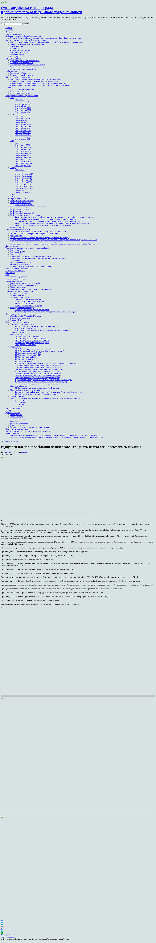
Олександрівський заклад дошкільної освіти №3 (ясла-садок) (38, 365)
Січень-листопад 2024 (23, 164)
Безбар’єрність (11, 71)
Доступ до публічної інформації (17, 77)
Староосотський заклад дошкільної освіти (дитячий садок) (37, 384)
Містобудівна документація (20, 297)
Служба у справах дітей (19, 396)
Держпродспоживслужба (20, 264)
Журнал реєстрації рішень (20, 50)
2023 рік (13, 168)
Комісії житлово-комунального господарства (27, 207)
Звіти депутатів (16, 57)
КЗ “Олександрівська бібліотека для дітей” (31, 339)
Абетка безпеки (16, 415)
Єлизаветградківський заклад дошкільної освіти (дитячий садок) (40, 369)
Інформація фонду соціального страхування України (30, 266)
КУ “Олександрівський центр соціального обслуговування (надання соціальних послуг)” (49, 392)
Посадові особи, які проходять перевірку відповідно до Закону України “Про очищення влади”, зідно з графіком (54, 435)
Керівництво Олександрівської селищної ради (23, 36)
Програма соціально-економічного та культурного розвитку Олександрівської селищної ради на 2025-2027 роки (53, 240)
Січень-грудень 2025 (23, 139)
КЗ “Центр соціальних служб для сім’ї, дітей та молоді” (36, 394)
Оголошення (10, 273)
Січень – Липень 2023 (23, 182)
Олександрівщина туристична (17, 269)
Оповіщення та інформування (21, 419)
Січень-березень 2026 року (25, 104)
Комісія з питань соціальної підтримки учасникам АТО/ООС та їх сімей (43, 225)
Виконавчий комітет (13, 59)
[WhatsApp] (78, 933)
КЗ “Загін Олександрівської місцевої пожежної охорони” (37, 326)
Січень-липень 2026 (22, 112)
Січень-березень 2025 (23, 120)
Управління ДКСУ (17, 252)
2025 (12, 114)
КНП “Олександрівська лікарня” (27, 328)
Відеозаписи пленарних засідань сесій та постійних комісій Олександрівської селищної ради (46, 42)
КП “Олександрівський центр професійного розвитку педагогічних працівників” (46, 363)
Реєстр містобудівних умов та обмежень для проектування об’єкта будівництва (45, 312)
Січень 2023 (19, 170)
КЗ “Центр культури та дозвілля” (27, 336)
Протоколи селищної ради (20, 52)
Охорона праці (15, 260)
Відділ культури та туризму (20, 334)
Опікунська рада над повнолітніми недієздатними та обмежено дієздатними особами (48, 221)
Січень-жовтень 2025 (23, 135)
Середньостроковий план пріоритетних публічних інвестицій (34, 234)
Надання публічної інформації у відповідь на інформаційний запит (36, 79)
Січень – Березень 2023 (24, 174)
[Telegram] (78, 930)
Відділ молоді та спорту (19, 386)
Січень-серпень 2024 (23, 157)
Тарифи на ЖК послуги (19, 293)
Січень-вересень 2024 (23, 159)
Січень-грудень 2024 (23, 166)
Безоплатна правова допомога (21, 262)
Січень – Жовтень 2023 (24, 188)
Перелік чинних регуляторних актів (24, 285)
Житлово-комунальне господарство (19, 291)
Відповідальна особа (18, 287)
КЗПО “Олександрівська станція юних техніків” (33, 349)
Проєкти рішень (16, 46)
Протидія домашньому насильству (18, 429)
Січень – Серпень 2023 (23, 184)
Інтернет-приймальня (13, 34)
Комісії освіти (15, 211)
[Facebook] (78, 921)
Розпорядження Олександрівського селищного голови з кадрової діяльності (39, 83)
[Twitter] (78, 923)
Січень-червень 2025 (23, 127)
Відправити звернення (10, 441)
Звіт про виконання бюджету (21, 94)
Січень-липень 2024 (22, 155)
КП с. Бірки (19, 400)
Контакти (9, 30)
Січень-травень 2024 (23, 151)
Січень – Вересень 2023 (24, 186)
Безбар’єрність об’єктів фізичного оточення (32, 310)
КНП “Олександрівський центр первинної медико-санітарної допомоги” (43, 330)
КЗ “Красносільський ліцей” (26, 359)
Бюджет (8, 87)
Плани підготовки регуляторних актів (25, 283)
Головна (8, 28)
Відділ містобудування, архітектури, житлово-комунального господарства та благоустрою (45, 398)
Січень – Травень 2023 (23, 178)
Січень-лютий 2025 (22, 118)
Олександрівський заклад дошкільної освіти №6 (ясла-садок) (38, 367)
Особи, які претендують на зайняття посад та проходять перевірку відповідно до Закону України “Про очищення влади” (57, 437)
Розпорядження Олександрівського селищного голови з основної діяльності (39, 85)
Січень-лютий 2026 (22, 102)
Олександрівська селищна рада (22, 324)
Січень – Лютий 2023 (23, 172)
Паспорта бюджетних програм (22, 89)
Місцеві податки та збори (15, 279)
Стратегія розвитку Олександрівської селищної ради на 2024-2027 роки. (38, 231)
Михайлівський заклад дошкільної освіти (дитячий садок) (37, 378)
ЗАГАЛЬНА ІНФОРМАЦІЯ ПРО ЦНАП (26, 316)
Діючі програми (16, 236)
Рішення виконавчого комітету (22, 63)
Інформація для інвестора (15, 271)
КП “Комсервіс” (21, 402)
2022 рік (13, 194)
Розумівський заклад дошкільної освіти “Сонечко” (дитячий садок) (41, 382)
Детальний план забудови (25, 304)
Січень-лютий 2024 (22, 145)
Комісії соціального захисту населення (25, 215)
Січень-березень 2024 (23, 147)
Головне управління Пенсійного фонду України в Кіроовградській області (39, 258)
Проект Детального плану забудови (28, 306)
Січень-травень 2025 (23, 124)
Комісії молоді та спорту (19, 209)
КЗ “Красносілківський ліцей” (26, 357)
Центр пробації (16, 250)
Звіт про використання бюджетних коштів (21, 96)
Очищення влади (12, 433)
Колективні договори (18, 277)
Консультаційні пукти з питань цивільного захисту (30, 427)
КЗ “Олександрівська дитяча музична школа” (32, 341)
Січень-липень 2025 (22, 129)
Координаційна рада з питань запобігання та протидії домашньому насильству (45, 219)
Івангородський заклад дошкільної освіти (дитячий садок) (37, 371)
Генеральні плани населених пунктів (29, 299)
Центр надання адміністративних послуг (21, 314)
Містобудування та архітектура (22, 308)
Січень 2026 (19, 100)
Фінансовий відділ (17, 332)
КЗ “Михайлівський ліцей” (25, 361)
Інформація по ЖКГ (18, 295)
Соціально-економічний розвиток (18, 229)
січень (17, 143)
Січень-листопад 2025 (23, 137)
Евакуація (14, 421)
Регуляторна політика (13, 281)
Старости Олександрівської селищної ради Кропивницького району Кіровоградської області (46, 38)
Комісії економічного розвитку (22, 201)
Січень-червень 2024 (23, 153)
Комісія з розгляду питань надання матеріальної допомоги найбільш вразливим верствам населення (53, 223)
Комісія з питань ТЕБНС (24, 205)
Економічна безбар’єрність (20, 73)
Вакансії (8, 411)
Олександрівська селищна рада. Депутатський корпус (26, 40)
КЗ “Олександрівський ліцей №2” (28, 355)
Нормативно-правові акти (20, 318)
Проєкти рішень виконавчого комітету (25, 61)
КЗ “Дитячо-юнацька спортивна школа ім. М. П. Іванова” (37, 388)
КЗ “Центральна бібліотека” (25, 345)
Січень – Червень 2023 (23, 180)
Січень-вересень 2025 (23, 133)
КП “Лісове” (19, 404)
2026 (12, 98)
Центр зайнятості (17, 254)
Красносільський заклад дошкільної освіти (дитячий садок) (38, 376)
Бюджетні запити (16, 92)
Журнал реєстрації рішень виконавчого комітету (29, 67)
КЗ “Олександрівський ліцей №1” (28, 353)
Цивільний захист (12, 413)
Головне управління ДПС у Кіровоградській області (30, 256)
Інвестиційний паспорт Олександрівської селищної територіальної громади (39, 238)
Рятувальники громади (19, 423)
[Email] (78, 926)
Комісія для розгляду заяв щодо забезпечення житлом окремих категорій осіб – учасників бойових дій (54, 217)
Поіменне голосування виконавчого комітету (27, 65)
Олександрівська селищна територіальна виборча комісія (27, 431)
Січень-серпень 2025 (23, 131)
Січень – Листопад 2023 (24, 190)
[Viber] (78, 928)
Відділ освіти (15, 347)
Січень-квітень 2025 (22, 122)
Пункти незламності (18, 425)
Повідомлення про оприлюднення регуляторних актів (31, 289)
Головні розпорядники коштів (17, 322)
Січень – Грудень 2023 (23, 192)
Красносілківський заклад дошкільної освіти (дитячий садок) (38, 374)
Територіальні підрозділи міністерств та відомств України (27, 248)
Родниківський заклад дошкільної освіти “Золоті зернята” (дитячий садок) (44, 380)
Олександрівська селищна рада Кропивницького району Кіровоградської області (41, 10)
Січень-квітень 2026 (22, 106)
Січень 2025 (19, 116)
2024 (12, 141)
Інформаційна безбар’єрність (21, 75)
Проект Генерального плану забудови (29, 301)
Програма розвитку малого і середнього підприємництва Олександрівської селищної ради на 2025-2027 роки (52, 244)
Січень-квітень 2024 (22, 149)
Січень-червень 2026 (23, 110)
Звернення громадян (13, 409)
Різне (7, 275)
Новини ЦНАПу (16, 320)
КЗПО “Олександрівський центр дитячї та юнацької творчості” (39, 351)
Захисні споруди (16, 417)
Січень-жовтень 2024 (23, 162)
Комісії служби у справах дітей (22, 213)
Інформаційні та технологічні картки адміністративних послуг (34, 81)
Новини (8, 32)
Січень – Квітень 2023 (23, 176)
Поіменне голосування (19, 54)
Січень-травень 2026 (23, 108)
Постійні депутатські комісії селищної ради (27, 44)
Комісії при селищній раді (15, 199)
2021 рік (13, 196)
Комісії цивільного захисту (20, 203)
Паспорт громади (12, 246)
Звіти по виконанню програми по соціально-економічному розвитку (36, 242)
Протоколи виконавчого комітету (23, 69)
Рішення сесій (15, 48)
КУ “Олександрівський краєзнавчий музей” (32, 343)
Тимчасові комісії (17, 227)
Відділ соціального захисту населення (25, 390)
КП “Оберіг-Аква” (22, 406)
